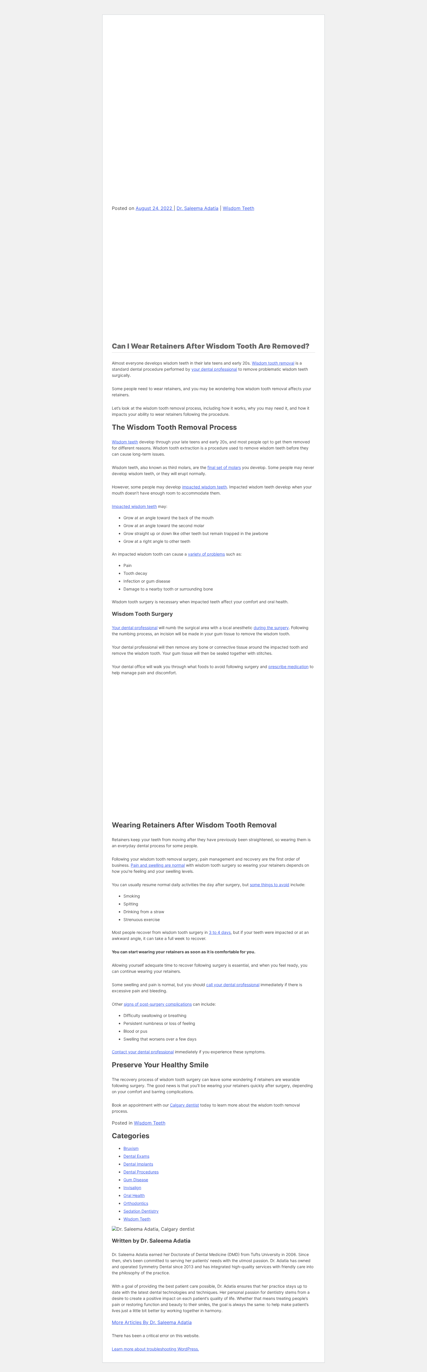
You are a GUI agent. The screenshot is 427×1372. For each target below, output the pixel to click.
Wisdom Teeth (149, 1123)
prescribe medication (288, 666)
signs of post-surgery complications (158, 1004)
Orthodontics (135, 1203)
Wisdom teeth (125, 441)
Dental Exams (136, 1156)
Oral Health (134, 1195)
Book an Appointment (136, 202)
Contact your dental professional (143, 1051)
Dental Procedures (141, 1171)
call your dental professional (232, 984)
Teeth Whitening (150, 338)
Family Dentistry (150, 124)
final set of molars (224, 467)
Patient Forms (148, 49)
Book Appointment (141, 406)
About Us (132, 44)
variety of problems (206, 554)
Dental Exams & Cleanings (159, 108)
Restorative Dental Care (157, 156)
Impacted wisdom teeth (134, 506)
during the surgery (271, 627)
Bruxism (131, 1148)
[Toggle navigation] (114, 36)
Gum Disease (135, 1179)
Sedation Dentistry (141, 1211)
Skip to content (129, 22)
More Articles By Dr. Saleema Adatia (152, 1322)
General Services (139, 103)
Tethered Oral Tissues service (163, 382)
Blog (139, 80)
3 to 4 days (220, 932)
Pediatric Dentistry (152, 140)
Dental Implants (150, 187)
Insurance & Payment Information (166, 64)
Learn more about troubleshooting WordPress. (155, 1348)
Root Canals (146, 171)
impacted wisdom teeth (204, 486)
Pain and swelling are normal (158, 865)
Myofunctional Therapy (145, 362)
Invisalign (132, 1187)
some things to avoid (269, 884)
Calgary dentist (184, 1104)
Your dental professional (134, 627)
